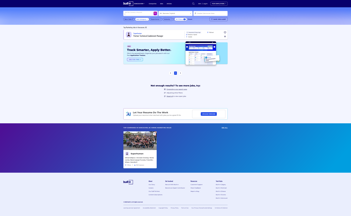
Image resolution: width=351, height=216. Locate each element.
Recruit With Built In (172, 184)
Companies (152, 3)
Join (199, 3)
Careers (151, 188)
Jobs (161, 3)
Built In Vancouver (222, 198)
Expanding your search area (177, 89)
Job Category (141, 19)
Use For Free (134, 59)
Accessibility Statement (149, 208)
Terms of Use (184, 208)
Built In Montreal (221, 188)
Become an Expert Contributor (175, 188)
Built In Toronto (221, 195)
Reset (190, 19)
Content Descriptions (155, 195)
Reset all (170, 96)
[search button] (193, 3)
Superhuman (137, 154)
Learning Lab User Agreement (131, 208)
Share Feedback (196, 188)
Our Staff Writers (154, 191)
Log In (205, 3)
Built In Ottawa (221, 191)
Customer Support (197, 184)
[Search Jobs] (155, 13)
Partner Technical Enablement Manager (148, 36)
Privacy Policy (175, 208)
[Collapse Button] (225, 36)
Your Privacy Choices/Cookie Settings (201, 208)
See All (225, 128)
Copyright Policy (163, 208)
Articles (169, 3)
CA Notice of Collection (221, 208)
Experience (155, 19)
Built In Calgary (221, 184)
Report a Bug (195, 191)
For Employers (218, 3)
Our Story (152, 184)
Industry (167, 19)
